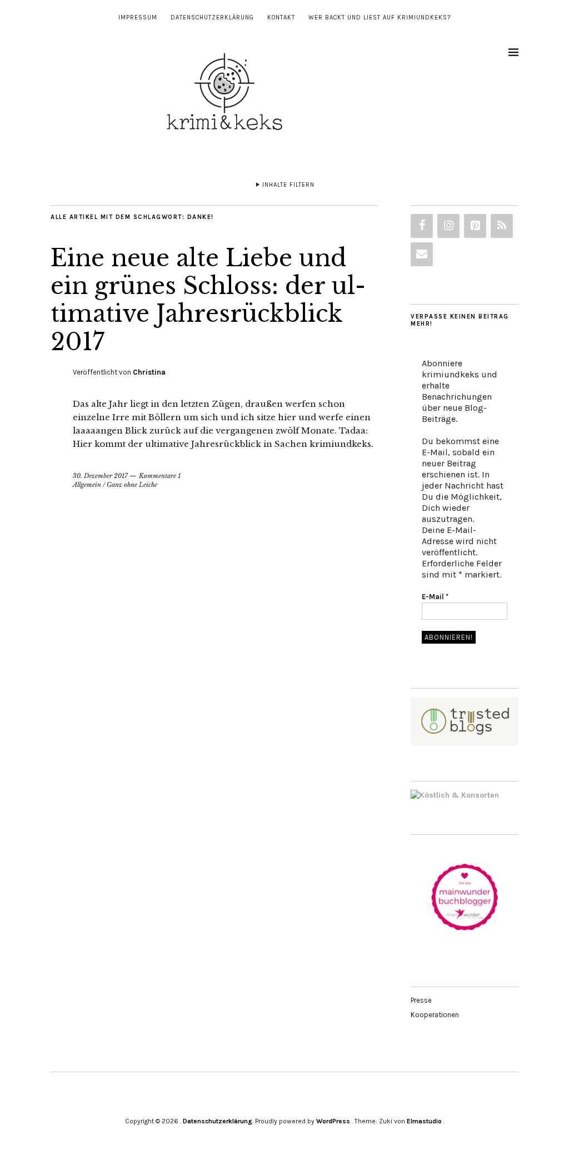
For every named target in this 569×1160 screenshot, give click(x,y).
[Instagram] (448, 226)
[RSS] (502, 226)
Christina (149, 372)
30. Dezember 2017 (100, 476)
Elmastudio (424, 1121)
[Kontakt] (422, 254)
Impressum (137, 17)
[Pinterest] (475, 226)
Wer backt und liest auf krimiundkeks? (379, 17)
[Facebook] (422, 226)
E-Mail (435, 597)
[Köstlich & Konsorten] (455, 795)
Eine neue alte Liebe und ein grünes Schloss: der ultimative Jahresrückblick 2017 (208, 299)
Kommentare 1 (160, 476)
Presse (421, 1000)
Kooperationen (435, 1014)
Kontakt (281, 17)
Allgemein (87, 485)
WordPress (333, 1121)
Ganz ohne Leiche (132, 485)
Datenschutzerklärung (212, 17)
